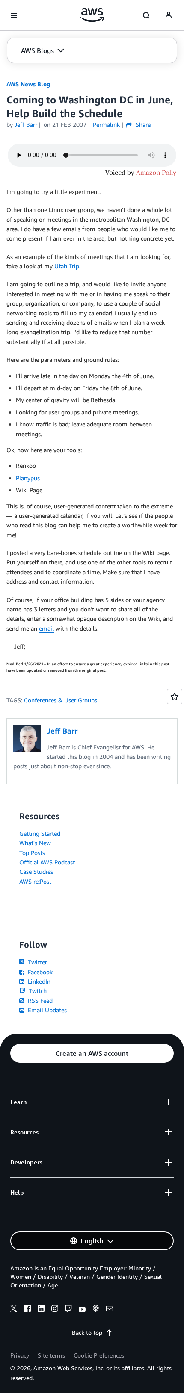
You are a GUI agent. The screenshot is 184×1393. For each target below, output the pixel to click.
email (46, 628)
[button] (42, 50)
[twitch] (68, 1309)
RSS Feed (39, 1000)
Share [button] (142, 124)
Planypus (28, 478)
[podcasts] (95, 1309)
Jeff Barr (26, 124)
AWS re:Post (35, 881)
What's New (35, 842)
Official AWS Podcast (47, 862)
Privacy (19, 1355)
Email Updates (46, 1010)
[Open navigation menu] (14, 15)
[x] (13, 1309)
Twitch (37, 990)
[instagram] (54, 1309)
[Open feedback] (174, 696)
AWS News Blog (28, 84)
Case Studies (36, 871)
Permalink (106, 124)
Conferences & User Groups (60, 700)
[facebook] (27, 1309)
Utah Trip (66, 266)
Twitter (36, 962)
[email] (109, 1309)
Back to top (87, 1332)
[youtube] (82, 1309)
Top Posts (32, 852)
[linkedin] (41, 1309)
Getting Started (39, 833)
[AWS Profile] (168, 15)
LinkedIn (38, 981)
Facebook (39, 972)
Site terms (51, 1355)
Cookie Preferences (99, 1355)
